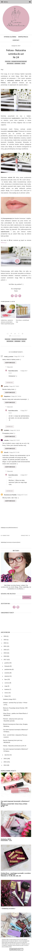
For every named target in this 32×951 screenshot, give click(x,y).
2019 (5, 653)
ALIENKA (6, 430)
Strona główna (10, 36)
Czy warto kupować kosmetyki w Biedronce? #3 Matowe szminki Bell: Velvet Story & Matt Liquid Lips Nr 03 (15, 803)
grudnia (7, 663)
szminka (17, 63)
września (7, 672)
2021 (5, 646)
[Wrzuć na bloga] (12, 333)
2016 (5, 758)
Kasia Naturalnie (13, 370)
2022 (5, 643)
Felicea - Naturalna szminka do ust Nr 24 (14, 745)
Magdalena (7, 396)
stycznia (7, 755)
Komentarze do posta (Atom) (13, 542)
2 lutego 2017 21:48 (14, 452)
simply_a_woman (8, 356)
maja (6, 686)
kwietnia (7, 689)
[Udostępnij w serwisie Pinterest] (23, 333)
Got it (20, 949)
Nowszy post (6, 535)
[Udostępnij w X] (16, 333)
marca (6, 692)
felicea (7, 61)
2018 (5, 656)
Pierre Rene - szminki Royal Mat (22, 321)
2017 (5, 659)
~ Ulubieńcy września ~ (8, 908)
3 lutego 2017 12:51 (22, 494)
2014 (5, 765)
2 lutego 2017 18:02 (14, 386)
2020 (5, 649)
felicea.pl (3, 242)
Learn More (13, 949)
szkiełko (6, 440)
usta (23, 63)
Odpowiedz (10, 362)
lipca (6, 679)
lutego (6, 696)
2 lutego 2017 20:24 (15, 430)
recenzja (10, 63)
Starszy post (24, 535)
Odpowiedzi (10, 367)
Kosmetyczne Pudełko (10, 494)
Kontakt (16, 40)
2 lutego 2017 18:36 (16, 396)
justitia (6, 386)
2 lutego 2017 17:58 (19, 356)
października (8, 669)
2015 (5, 762)
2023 (5, 639)
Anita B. (6, 452)
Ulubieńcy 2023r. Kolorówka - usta (6, 839)
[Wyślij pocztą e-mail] (8, 333)
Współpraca (23, 36)
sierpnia (7, 676)
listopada (7, 666)
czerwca (7, 682)
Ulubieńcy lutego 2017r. (9, 699)
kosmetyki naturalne (19, 61)
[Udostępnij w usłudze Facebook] (20, 333)
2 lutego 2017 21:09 (14, 440)
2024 (5, 636)
